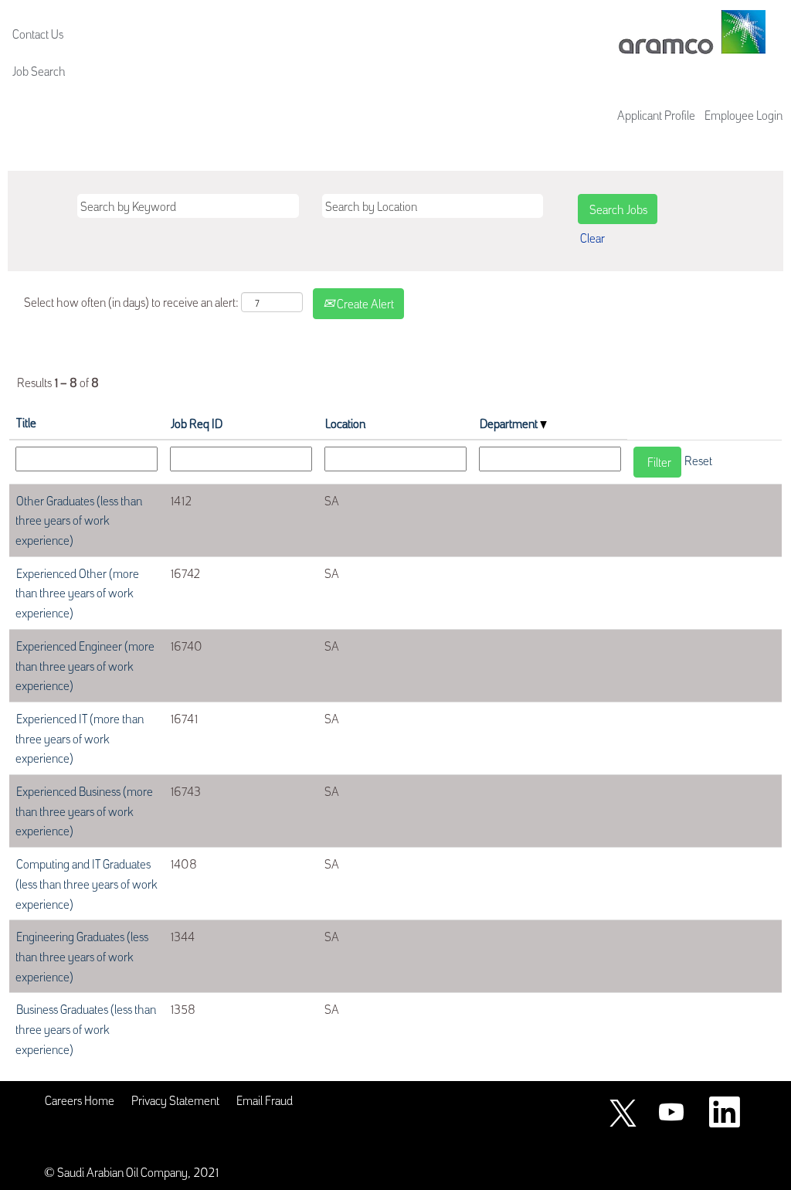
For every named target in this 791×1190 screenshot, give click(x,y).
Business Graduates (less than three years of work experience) (85, 1028)
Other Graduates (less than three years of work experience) (78, 519)
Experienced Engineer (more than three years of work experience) (84, 665)
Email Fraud (264, 1099)
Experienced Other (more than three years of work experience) (77, 592)
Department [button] (510, 422)
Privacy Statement (175, 1099)
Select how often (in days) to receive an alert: (131, 301)
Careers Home (79, 1099)
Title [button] (26, 421)
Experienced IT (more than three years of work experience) (79, 737)
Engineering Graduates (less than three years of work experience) (81, 955)
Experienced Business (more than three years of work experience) (84, 810)
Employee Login (743, 114)
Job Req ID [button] (196, 422)
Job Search (39, 70)
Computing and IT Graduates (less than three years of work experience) (86, 883)
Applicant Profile (656, 114)
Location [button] (345, 422)
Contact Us (37, 33)
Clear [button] (592, 237)
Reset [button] (698, 459)
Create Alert (364, 302)
